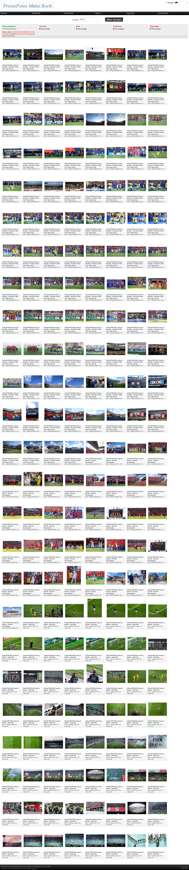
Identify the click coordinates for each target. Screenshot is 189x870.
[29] (11, 36)
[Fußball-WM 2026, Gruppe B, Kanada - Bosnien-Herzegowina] (95, 447)
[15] (8, 34)
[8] (24, 32)
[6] (21, 32)
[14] (6, 34)
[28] (8, 36)
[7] (23, 32)
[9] (26, 32)
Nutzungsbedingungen (30, 868)
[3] (16, 32)
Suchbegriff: (75, 20)
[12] (34, 32)
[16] (11, 34)
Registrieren (130, 13)
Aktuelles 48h (36, 13)
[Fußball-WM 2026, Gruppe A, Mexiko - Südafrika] (33, 610)
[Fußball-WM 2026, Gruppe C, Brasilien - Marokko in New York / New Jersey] (12, 54)
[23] (29, 34)
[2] (14, 32)
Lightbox (98, 13)
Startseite (4, 13)
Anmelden (171, 2)
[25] (34, 34)
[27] (6, 36)
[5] (19, 32)
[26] (3, 36)
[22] (26, 34)
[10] (29, 32)
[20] (21, 34)
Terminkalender (68, 13)
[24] (31, 34)
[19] (19, 34)
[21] (24, 34)
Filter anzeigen (45, 29)
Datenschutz (18, 868)
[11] (31, 32)
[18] (16, 34)
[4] (17, 32)
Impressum (4, 868)
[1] (12, 32)
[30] (13, 36)
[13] (3, 34)
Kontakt (11, 868)
